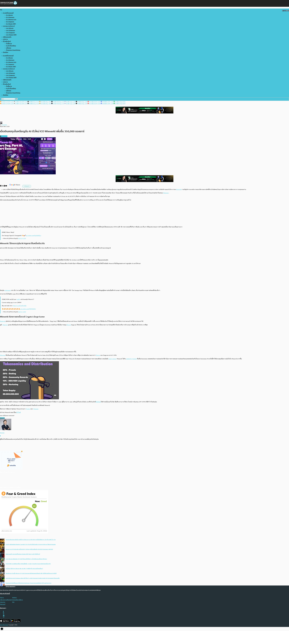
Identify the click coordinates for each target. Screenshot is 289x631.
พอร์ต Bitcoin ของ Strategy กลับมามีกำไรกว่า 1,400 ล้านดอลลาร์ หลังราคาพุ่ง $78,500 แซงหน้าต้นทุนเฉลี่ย (33, 578)
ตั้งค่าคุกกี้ (2, 604)
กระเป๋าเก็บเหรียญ (11, 46)
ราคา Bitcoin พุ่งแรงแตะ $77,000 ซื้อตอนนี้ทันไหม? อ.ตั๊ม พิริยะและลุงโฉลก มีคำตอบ (26, 559)
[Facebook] (1, 186)
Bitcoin (69, 325)
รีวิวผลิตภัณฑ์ (7, 41)
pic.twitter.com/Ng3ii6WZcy (33, 235)
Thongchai (4, 124)
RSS (13, 602)
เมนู (1, 10)
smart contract (112, 359)
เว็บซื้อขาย (9, 43)
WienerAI (2, 418)
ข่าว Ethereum (10, 17)
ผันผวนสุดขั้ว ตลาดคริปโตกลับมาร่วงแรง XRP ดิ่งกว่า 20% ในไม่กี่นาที (23, 554)
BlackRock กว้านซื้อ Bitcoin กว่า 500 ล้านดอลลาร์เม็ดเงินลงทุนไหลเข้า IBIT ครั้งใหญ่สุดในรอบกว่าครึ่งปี (31, 573)
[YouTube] (6, 186)
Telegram (35, 409)
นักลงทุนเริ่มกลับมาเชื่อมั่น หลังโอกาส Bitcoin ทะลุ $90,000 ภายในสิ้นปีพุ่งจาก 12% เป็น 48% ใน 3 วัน (31, 540)
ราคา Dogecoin (10, 33)
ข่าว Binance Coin (11, 19)
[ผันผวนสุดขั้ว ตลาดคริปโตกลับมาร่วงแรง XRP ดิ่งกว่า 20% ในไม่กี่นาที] (2, 555)
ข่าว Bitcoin (9, 15)
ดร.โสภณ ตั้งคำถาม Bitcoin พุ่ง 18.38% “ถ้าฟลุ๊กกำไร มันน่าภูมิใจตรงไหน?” (24, 569)
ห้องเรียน (5, 52)
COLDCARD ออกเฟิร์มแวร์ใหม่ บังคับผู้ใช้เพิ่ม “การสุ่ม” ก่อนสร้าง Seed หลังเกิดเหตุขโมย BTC (28, 564)
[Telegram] (4, 186)
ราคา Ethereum (10, 30)
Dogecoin (2, 321)
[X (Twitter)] (3, 614)
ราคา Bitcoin (9, 28)
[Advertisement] (144, 213)
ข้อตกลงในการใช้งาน (17, 600)
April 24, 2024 (22, 238)
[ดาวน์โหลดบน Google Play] (16, 620)
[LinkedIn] (3, 613)
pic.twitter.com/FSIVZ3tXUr (28, 309)
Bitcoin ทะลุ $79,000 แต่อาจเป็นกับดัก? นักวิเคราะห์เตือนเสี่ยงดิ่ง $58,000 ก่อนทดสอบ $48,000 (29, 549)
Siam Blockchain (4, 624)
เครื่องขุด (8, 48)
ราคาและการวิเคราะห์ (9, 26)
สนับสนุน (98, 402)
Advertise (2, 602)
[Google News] (15, 186)
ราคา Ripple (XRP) (11, 35)
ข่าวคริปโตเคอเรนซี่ (8, 13)
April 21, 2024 (22, 312)
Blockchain (179, 189)
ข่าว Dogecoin (10, 22)
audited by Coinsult (131, 359)
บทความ (5, 39)
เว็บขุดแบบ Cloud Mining (13, 50)
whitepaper (8, 290)
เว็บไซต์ (18, 412)
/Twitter (28, 409)
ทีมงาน (2, 598)
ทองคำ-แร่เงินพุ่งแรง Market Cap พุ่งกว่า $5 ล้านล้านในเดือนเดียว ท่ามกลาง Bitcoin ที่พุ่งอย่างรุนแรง (31, 544)
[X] (3, 186)
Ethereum (166, 193)
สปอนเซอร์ (4, 136)
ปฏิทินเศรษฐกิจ (7, 37)
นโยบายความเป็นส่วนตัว (6, 600)
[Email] (3, 617)
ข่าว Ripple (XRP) (11, 24)
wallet (18, 299)
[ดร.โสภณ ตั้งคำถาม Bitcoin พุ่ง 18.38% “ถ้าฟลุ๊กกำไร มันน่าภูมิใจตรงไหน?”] (2, 570)
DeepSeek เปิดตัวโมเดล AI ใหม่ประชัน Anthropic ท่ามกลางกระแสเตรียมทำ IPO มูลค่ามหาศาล (28, 583)
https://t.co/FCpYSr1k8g (19, 305)
